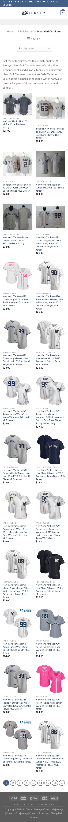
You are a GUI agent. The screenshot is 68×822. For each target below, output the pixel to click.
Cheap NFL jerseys (39, 813)
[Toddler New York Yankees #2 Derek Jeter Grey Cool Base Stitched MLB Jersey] (17, 164)
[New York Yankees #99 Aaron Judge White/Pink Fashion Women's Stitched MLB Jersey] (17, 275)
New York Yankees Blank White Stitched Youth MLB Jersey (50, 187)
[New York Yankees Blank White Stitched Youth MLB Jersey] (50, 164)
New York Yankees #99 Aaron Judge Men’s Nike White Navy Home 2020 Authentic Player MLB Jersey (48, 243)
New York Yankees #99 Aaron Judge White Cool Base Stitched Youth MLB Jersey (16, 648)
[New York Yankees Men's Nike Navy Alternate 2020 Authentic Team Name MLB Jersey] (50, 449)
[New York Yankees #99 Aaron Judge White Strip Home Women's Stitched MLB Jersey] (17, 390)
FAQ (51, 804)
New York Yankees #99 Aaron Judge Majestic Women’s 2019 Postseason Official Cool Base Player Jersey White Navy (50, 417)
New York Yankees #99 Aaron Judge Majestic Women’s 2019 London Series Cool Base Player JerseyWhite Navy (48, 532)
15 (47, 782)
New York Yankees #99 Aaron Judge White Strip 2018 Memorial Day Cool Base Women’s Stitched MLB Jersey (16, 532)
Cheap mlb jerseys (53, 809)
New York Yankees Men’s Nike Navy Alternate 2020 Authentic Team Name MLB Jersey (50, 475)
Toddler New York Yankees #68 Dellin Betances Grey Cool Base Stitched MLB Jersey (50, 133)
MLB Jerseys (26, 31)
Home (10, 31)
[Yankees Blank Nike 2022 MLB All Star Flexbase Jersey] (17, 104)
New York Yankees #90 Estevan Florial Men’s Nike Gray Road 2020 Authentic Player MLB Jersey (17, 475)
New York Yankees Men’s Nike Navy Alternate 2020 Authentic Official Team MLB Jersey (49, 589)
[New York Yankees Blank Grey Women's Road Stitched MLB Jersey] (17, 216)
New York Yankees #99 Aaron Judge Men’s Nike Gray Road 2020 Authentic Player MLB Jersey (17, 360)
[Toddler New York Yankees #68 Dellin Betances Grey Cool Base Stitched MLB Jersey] (50, 108)
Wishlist (42, 804)
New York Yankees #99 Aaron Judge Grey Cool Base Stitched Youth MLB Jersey (17, 758)
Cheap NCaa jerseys (17, 813)
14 (40, 782)
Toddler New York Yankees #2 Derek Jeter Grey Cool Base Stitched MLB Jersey (17, 187)
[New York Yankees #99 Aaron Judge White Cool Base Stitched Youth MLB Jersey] (17, 623)
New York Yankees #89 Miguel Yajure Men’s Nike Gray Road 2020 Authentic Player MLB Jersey (17, 704)
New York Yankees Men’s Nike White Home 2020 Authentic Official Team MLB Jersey (49, 360)
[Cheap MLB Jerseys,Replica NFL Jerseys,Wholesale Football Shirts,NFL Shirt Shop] (34, 13)
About (18, 804)
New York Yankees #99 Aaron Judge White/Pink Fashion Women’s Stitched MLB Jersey (16, 301)
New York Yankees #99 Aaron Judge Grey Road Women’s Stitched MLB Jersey (48, 648)
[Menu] (5, 12)
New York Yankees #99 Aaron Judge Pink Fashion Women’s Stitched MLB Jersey (49, 704)
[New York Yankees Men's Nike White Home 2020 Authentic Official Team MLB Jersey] (50, 334)
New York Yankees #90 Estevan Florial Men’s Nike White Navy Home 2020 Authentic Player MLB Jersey (49, 302)
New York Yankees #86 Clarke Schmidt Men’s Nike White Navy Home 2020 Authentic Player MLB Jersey (49, 761)
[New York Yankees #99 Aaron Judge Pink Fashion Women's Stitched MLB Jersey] (50, 679)
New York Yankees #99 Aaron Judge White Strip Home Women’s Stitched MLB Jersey (16, 416)
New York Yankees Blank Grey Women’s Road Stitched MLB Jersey (15, 240)
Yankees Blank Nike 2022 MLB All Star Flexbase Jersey (16, 124)
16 (54, 782)
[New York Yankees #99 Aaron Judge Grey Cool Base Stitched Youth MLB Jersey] (17, 735)
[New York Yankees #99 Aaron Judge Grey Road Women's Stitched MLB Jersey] (50, 623)
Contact (29, 804)
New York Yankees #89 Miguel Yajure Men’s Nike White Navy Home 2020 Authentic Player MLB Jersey (16, 591)
